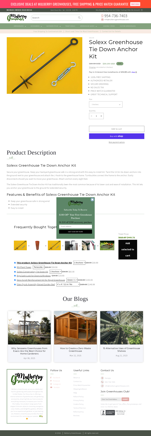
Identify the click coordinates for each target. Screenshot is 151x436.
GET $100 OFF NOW (75, 232)
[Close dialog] (92, 199)
